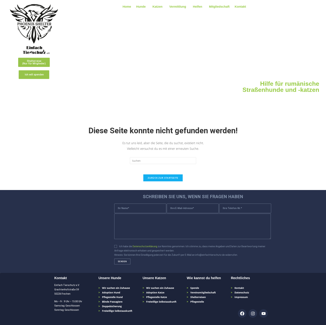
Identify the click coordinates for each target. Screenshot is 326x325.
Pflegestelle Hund (112, 297)
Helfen (197, 6)
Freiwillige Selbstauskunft (117, 310)
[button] (142, 6)
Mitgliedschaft (219, 6)
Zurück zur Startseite (163, 177)
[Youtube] (263, 313)
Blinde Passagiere (112, 301)
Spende (194, 288)
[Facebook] (242, 313)
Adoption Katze (155, 292)
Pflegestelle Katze (156, 297)
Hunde (141, 6)
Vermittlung (177, 6)
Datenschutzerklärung (145, 246)
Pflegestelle (197, 301)
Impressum (241, 297)
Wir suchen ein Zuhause (116, 288)
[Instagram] (253, 313)
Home (127, 6)
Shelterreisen (198, 297)
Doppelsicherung (112, 306)
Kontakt (240, 6)
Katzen (157, 6)
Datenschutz (241, 292)
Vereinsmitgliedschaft (203, 292)
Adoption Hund (111, 292)
